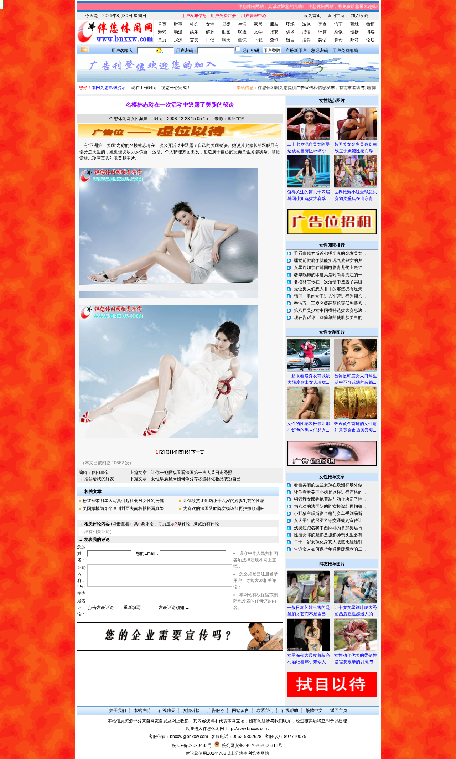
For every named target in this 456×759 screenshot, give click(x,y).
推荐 (306, 39)
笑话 (322, 39)
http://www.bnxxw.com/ (247, 728)
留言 (290, 39)
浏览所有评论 (206, 523)
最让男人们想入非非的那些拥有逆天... (330, 288)
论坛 (370, 39)
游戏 (162, 32)
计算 (322, 32)
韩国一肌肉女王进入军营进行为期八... (330, 296)
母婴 (226, 24)
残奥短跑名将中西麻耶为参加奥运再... (330, 527)
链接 (354, 32)
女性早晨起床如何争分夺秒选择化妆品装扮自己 (196, 478)
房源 (178, 39)
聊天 (226, 39)
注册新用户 (296, 50)
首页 (162, 24)
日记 (210, 39)
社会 (194, 24)
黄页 (162, 39)
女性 (210, 24)
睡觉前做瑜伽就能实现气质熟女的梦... (330, 260)
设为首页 (312, 15)
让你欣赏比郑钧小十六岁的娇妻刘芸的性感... (225, 500)
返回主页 (335, 15)
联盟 (242, 32)
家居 (258, 24)
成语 (306, 32)
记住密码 (250, 50)
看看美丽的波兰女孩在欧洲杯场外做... (330, 484)
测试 (242, 39)
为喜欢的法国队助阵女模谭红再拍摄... (330, 506)
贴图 (226, 32)
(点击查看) (107, 523)
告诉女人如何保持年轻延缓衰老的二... (330, 549)
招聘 (274, 32)
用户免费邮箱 (345, 50)
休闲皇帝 (100, 472)
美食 (322, 24)
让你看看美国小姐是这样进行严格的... (330, 492)
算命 (338, 39)
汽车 (338, 24)
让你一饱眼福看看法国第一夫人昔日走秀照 (191, 472)
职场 (290, 24)
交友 (194, 39)
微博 (370, 24)
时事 (178, 24)
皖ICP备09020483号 (192, 745)
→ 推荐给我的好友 (96, 478)
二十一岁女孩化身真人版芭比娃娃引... (330, 541)
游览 (306, 24)
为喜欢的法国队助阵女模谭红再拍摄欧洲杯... (225, 508)
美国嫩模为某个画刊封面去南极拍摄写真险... (125, 508)
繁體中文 (314, 710)
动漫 (178, 32)
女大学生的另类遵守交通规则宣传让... (330, 520)
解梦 (210, 32)
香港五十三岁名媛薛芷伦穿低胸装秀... (330, 303)
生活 (242, 24)
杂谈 (338, 32)
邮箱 (354, 39)
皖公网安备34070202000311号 (252, 745)
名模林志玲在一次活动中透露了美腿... (330, 281)
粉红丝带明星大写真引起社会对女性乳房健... (125, 500)
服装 (274, 24)
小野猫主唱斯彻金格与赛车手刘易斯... (330, 513)
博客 (370, 32)
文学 (258, 32)
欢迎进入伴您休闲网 (205, 728)
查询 (274, 39)
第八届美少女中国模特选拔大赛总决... (330, 310)
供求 (290, 32)
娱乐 (194, 32)
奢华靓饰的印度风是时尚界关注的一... (330, 274)
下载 (258, 39)
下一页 (197, 452)
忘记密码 (319, 50)
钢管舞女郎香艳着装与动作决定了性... (330, 499)
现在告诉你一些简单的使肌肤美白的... (330, 317)
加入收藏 (359, 15)
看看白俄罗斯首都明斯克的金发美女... (330, 253)
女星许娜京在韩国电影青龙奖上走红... (330, 267)
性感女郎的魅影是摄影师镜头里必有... (330, 534)
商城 (354, 24)
